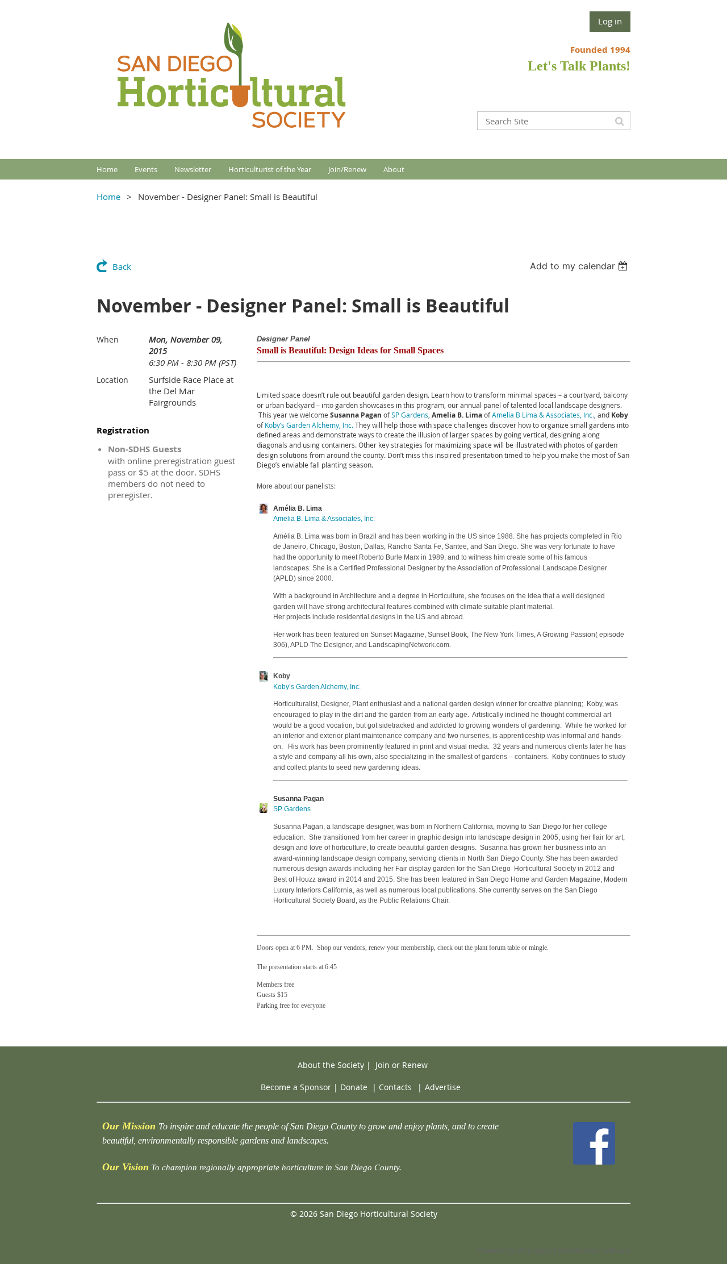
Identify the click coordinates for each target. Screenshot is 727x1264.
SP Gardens (409, 414)
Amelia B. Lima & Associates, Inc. (324, 519)
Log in (610, 21)
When (108, 339)
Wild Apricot (537, 1250)
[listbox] (580, 266)
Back (121, 266)
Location (112, 379)
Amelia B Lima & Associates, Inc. (543, 414)
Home (108, 196)
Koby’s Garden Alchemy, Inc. (309, 424)
